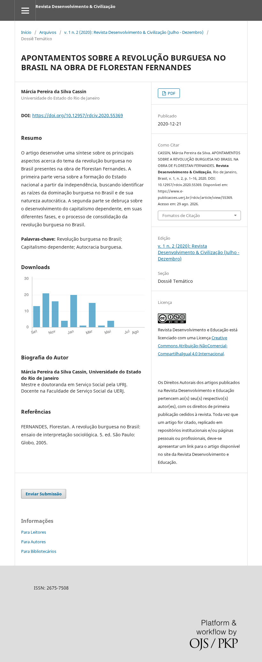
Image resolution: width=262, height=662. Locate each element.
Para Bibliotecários (38, 551)
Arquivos (47, 32)
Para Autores (33, 542)
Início (26, 32)
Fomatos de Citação (181, 215)
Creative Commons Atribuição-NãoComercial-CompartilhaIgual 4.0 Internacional (192, 346)
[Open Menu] (25, 10)
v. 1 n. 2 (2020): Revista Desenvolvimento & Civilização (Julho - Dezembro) (134, 32)
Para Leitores (33, 532)
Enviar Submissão (44, 494)
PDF (171, 93)
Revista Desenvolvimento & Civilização (75, 6)
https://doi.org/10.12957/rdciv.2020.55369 (77, 115)
